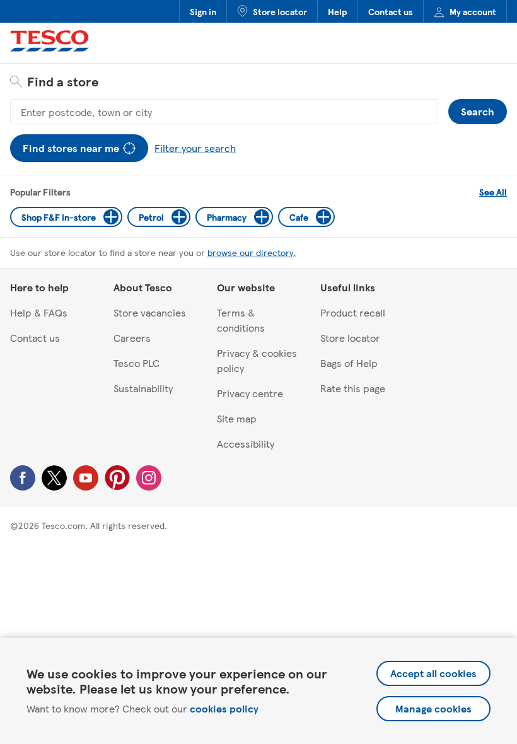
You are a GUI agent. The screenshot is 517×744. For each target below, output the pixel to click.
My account (473, 11)
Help (337, 11)
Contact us (390, 11)
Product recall (352, 312)
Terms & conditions (241, 320)
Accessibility (245, 443)
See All (493, 191)
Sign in (203, 11)
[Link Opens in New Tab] (22, 486)
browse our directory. (251, 252)
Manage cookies (433, 708)
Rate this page (352, 388)
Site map (237, 418)
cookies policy (224, 708)
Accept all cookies (433, 673)
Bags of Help (349, 363)
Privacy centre (250, 393)
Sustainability (143, 388)
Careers (132, 337)
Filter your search (192, 144)
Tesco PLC (136, 363)
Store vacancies (149, 312)
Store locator (280, 11)
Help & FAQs (38, 312)
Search (477, 109)
